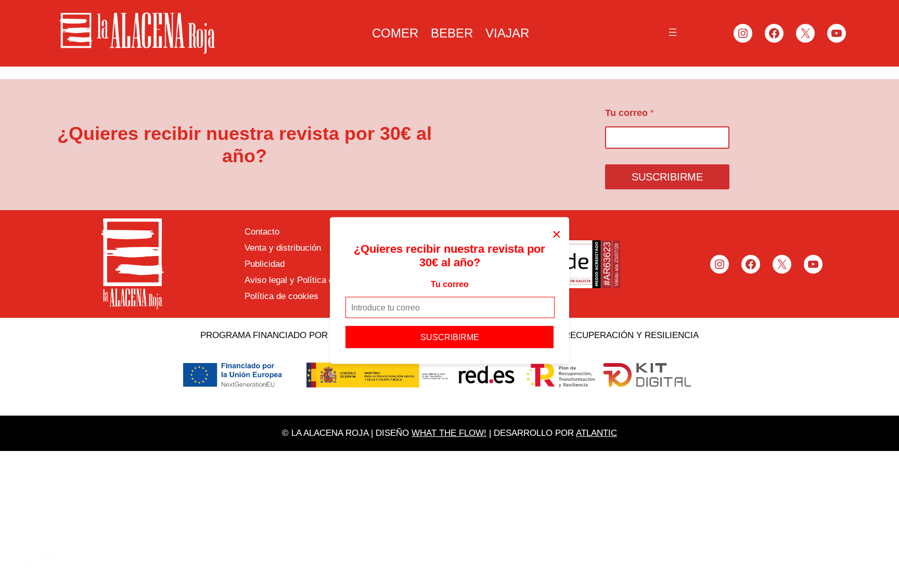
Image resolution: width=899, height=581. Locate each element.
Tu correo (450, 283)
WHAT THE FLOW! (449, 433)
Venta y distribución (283, 248)
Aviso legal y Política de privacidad (313, 280)
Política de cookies (281, 296)
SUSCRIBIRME (449, 337)
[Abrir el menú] (672, 32)
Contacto (262, 232)
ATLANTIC (596, 433)
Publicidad (265, 264)
